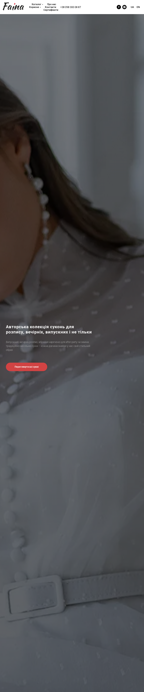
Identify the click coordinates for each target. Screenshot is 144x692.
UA (132, 7)
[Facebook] (112, 7)
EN (138, 7)
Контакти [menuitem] (50, 7)
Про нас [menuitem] (51, 4)
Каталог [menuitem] (36, 4)
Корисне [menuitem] (34, 7)
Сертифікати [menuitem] (50, 9)
